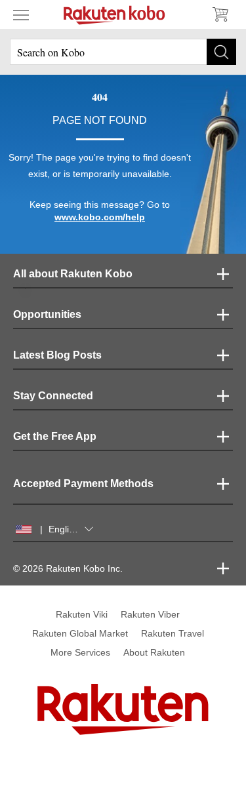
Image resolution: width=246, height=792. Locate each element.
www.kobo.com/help (99, 217)
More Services (80, 652)
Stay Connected (53, 395)
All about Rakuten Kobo (73, 273)
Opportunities (47, 314)
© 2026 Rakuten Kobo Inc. (68, 568)
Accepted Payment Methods (83, 483)
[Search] (221, 52)
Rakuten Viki (82, 614)
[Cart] (219, 14)
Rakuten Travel (172, 633)
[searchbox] (123, 52)
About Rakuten (154, 652)
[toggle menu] (21, 14)
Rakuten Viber (150, 614)
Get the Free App (54, 436)
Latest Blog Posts (57, 355)
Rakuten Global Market (80, 633)
